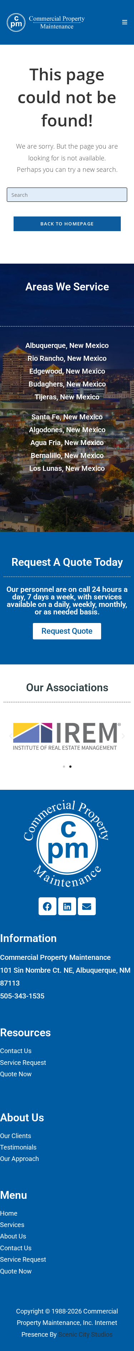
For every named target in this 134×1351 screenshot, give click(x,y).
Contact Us (15, 1051)
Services (12, 1224)
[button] (10, 736)
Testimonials (18, 1147)
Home (9, 1213)
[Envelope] (87, 906)
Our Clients (15, 1136)
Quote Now (16, 1074)
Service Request (23, 1062)
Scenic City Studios (85, 1334)
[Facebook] (47, 906)
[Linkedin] (67, 906)
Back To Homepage (67, 223)
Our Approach (19, 1158)
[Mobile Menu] (125, 22)
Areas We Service (67, 286)
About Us (13, 1236)
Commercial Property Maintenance (55, 957)
